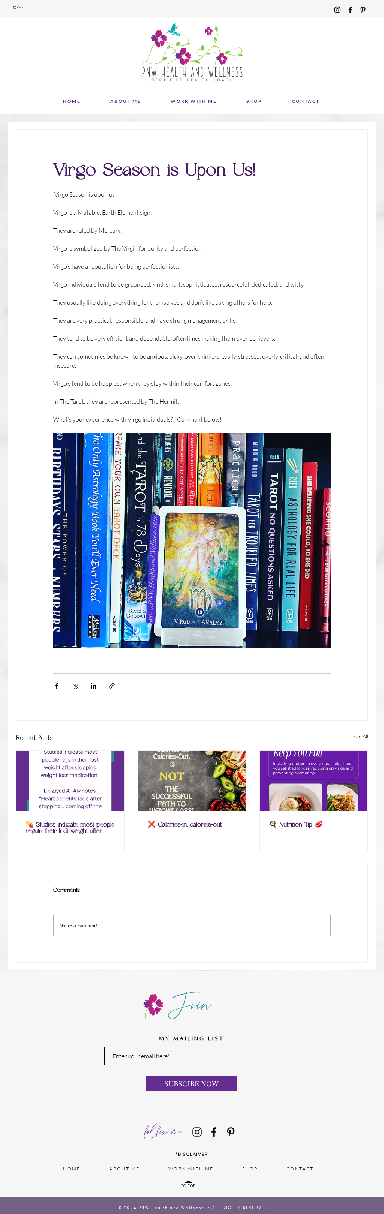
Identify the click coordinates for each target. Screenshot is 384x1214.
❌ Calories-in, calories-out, (184, 825)
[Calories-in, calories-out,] (192, 781)
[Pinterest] (363, 10)
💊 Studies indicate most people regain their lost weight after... (70, 828)
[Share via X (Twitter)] (75, 685)
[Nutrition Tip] (314, 781)
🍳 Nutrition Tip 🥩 (296, 825)
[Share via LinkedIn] (93, 685)
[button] (19, 7)
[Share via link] (112, 685)
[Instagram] (337, 10)
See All (361, 736)
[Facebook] (350, 10)
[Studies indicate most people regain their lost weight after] (70, 781)
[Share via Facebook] (56, 685)
